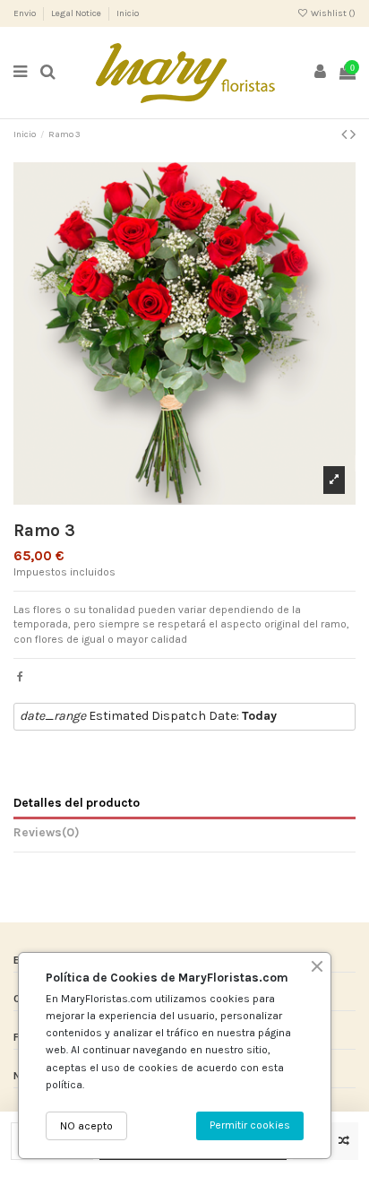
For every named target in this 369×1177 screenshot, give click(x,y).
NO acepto (86, 1126)
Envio (25, 13)
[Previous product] (345, 134)
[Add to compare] (343, 1141)
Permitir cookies (250, 1125)
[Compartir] (20, 677)
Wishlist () (332, 13)
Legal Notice (77, 13)
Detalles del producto (76, 802)
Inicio (127, 13)
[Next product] (353, 134)
